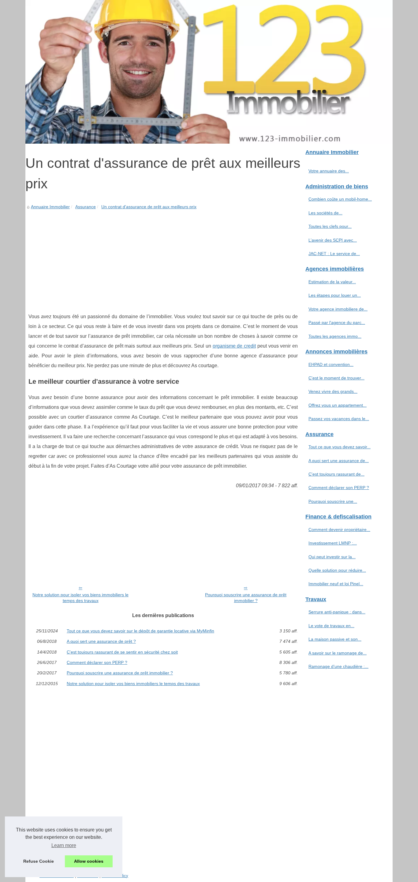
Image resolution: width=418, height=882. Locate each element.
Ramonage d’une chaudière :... (338, 666)
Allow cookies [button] (88, 861)
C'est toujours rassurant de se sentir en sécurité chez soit (122, 652)
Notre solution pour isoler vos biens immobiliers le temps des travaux (80, 597)
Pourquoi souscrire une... (332, 501)
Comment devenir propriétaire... (339, 529)
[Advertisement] (163, 257)
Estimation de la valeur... (332, 281)
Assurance (85, 206)
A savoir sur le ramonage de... (337, 652)
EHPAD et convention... (330, 364)
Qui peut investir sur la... (332, 556)
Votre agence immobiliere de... (338, 309)
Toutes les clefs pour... (330, 226)
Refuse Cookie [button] (38, 861)
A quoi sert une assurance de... (338, 460)
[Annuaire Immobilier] (209, 72)
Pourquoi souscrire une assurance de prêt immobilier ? (245, 597)
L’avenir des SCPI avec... (332, 240)
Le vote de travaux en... (331, 625)
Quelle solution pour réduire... (337, 570)
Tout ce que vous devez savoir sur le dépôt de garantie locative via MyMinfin (140, 631)
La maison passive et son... (334, 639)
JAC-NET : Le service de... (334, 253)
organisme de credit (234, 346)
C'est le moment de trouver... (336, 377)
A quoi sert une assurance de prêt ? (101, 641)
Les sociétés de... (325, 212)
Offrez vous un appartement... (337, 405)
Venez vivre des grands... (332, 391)
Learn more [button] (63, 845)
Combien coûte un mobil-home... (340, 199)
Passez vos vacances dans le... (338, 418)
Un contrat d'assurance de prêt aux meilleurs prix (148, 206)
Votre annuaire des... (328, 170)
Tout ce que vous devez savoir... (339, 446)
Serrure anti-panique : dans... (336, 611)
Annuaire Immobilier (50, 206)
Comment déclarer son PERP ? (97, 662)
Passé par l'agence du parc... (336, 322)
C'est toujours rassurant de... (336, 474)
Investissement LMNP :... (332, 543)
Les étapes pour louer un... (334, 295)
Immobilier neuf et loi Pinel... (335, 583)
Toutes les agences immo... (334, 336)
